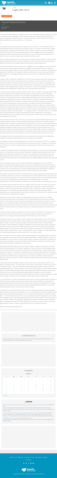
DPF (16, 457)
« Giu (4, 395)
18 (21, 387)
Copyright (44, 457)
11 (21, 384)
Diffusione (20, 457)
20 (35, 387)
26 (28, 389)
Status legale (38, 457)
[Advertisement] (28, 322)
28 (43, 389)
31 (13, 392)
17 (13, 387)
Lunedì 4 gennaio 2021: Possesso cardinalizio (13, 418)
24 (13, 389)
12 (28, 384)
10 (13, 384)
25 (21, 389)
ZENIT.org (29, 34)
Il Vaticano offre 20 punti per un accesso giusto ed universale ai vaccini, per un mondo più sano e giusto (25, 404)
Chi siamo (11, 457)
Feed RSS (29, 402)
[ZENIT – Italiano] (16, 3)
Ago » (6, 395)
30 (6, 392)
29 (50, 389)
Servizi (32, 457)
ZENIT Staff (3, 28)
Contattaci (28, 460)
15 (50, 384)
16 (6, 387)
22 (50, 387)
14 (43, 384)
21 (43, 387)
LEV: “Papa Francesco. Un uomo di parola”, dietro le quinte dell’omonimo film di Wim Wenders (23, 413)
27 (35, 389)
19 (28, 387)
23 (6, 389)
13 (35, 384)
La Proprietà (27, 457)
